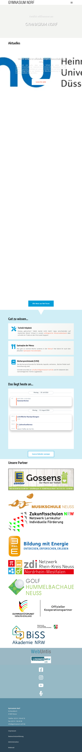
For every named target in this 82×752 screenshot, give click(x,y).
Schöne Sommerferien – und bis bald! (23, 142)
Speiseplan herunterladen (32, 351)
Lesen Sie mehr (41, 82)
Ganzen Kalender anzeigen (41, 454)
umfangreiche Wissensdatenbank (55, 333)
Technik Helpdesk (25, 328)
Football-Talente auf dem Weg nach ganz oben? (27, 278)
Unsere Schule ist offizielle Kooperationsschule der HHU (41, 60)
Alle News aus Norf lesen (41, 303)
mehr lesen (14, 156)
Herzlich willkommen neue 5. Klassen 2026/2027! (27, 210)
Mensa (50, 349)
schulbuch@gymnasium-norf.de (42, 370)
